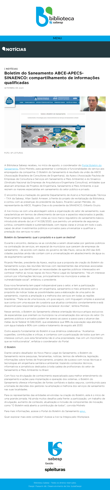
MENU (57, 38)
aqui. (83, 411)
